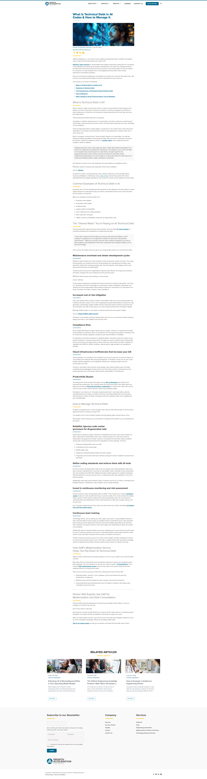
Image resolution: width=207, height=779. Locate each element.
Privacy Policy (49, 775)
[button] (152, 3)
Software (139, 722)
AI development (122, 564)
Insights (116, 3)
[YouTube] (161, 774)
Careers (127, 4)
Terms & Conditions (59, 775)
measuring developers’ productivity (98, 386)
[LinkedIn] (158, 774)
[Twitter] (156, 774)
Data (137, 725)
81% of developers (112, 382)
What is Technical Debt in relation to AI (89, 85)
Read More (52, 698)
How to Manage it (82, 94)
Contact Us (138, 4)
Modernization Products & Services (147, 730)
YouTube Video (107, 140)
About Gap (92, 3)
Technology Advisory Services (145, 733)
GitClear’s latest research (81, 64)
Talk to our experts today (81, 623)
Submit (51, 750)
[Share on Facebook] (74, 53)
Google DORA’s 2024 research (88, 314)
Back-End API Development (82, 50)
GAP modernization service (87, 566)
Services (104, 3)
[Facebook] (153, 774)
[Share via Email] (83, 53)
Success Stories (110, 725)
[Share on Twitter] (77, 53)
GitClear (80, 170)
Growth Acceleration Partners (82, 47)
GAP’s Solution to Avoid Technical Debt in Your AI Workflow (95, 96)
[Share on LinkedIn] (80, 53)
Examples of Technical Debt (85, 88)
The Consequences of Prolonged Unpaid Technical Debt (94, 91)
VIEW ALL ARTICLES (103, 655)
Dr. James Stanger (123, 229)
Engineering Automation (144, 727)
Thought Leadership (54, 677)
